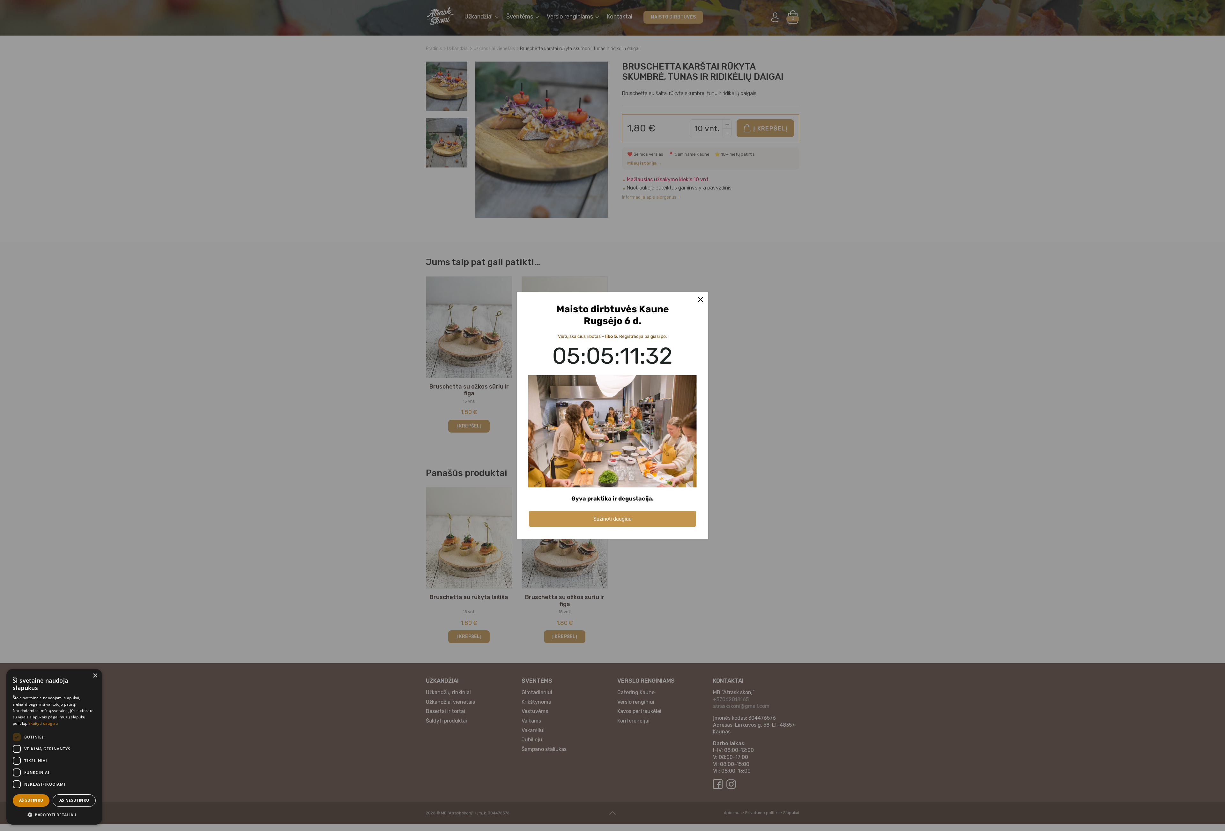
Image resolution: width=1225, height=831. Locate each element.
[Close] (700, 299)
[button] (54, 814)
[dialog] (54, 747)
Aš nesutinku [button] (74, 800)
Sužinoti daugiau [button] (612, 519)
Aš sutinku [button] (31, 800)
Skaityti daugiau (43, 723)
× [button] (95, 675)
